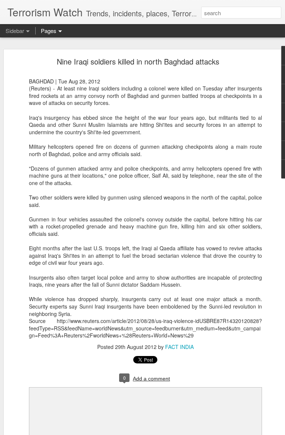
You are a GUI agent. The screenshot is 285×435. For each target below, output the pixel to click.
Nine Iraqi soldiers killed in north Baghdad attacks (138, 61)
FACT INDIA (179, 346)
